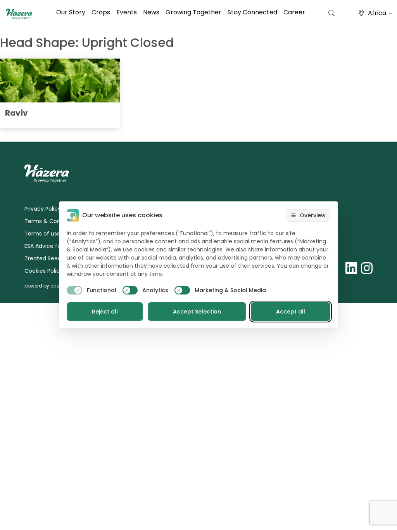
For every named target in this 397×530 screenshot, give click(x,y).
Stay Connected (252, 12)
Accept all (290, 311)
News (151, 12)
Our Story (70, 12)
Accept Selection (197, 311)
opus (56, 285)
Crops (100, 12)
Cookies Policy (43, 271)
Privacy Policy (42, 209)
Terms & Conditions (51, 221)
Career (294, 12)
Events (126, 12)
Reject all (105, 311)
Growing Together (193, 12)
